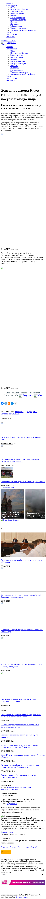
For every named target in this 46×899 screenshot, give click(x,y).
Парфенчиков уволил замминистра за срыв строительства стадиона (18, 700)
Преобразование (17, 13)
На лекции (14, 24)
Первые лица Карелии (19, 9)
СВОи (12, 7)
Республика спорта (18, 20)
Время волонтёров (17, 18)
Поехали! (14, 22)
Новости (9, 3)
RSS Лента (10, 833)
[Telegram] (5, 403)
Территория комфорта (19, 28)
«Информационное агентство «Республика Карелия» (16, 788)
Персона (13, 16)
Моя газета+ (10, 37)
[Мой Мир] (12, 403)
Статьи (8, 32)
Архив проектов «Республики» (23, 30)
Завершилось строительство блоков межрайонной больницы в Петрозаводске (21, 596)
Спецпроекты (11, 5)
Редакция (4, 847)
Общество (19, 412)
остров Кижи (14, 414)
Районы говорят (16, 26)
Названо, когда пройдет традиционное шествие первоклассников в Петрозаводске (20, 766)
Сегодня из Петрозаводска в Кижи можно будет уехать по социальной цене (20, 460)
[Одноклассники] (9, 403)
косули (29, 412)
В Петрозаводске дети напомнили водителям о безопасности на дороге (20, 726)
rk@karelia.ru (12, 804)
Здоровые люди (16, 11)
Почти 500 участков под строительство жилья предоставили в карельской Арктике (19, 746)
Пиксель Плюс (21, 897)
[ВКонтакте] (2, 403)
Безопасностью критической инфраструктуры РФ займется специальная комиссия (21, 716)
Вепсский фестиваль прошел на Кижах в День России (23, 482)
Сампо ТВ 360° (12, 34)
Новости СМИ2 (7, 488)
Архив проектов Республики (29, 847)
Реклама (13, 847)
